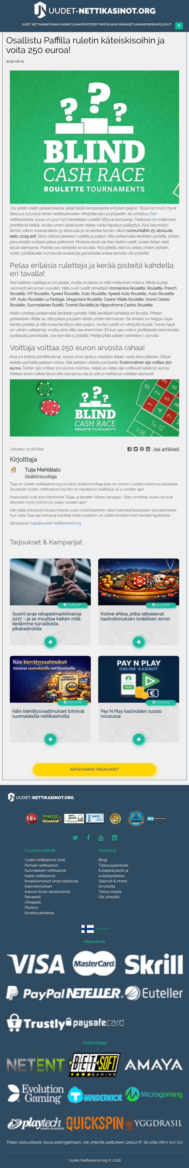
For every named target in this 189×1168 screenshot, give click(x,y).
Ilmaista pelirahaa (39, 913)
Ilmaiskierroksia (146, 24)
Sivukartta (106, 886)
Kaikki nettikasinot (40, 876)
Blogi (102, 860)
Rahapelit (33, 897)
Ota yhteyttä (108, 897)
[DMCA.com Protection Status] (157, 818)
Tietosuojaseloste (113, 865)
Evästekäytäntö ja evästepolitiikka (113, 873)
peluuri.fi (134, 1142)
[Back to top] (174, 1137)
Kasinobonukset (38, 886)
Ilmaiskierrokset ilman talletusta (51, 881)
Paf (153, 213)
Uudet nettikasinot (36, 24)
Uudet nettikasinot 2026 (45, 860)
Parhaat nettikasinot (41, 865)
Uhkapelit (33, 902)
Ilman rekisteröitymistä (90, 24)
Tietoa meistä (109, 891)
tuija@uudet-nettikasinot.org (55, 523)
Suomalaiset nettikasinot (45, 870)
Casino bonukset (121, 24)
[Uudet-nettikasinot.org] (94, 9)
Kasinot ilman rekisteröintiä (47, 891)
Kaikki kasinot (61, 24)
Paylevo (31, 907)
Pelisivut (165, 24)
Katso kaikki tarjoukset (94, 769)
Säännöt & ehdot (112, 881)
